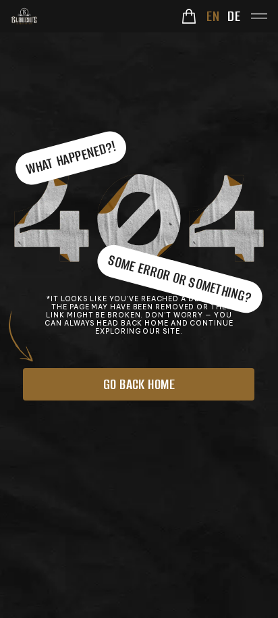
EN (212, 16)
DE (233, 16)
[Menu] (259, 16)
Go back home (139, 384)
